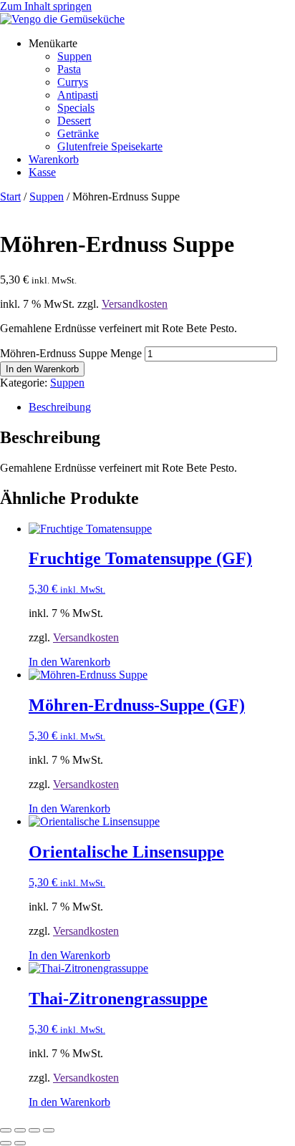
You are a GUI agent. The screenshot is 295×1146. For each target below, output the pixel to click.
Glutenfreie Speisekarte (110, 146)
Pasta (69, 69)
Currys (72, 82)
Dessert (74, 121)
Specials (76, 108)
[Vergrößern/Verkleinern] (5, 1130)
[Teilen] (34, 1130)
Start (10, 196)
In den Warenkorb (42, 369)
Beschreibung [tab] (60, 407)
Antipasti (77, 95)
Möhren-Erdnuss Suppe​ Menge (71, 353)
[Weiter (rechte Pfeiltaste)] (20, 1143)
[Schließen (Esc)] (48, 1130)
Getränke (78, 133)
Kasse (42, 172)
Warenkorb (54, 159)
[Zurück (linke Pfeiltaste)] (5, 1143)
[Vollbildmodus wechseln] (20, 1130)
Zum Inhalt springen (46, 6)
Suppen (74, 56)
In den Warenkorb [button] (69, 662)
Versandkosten (135, 304)
